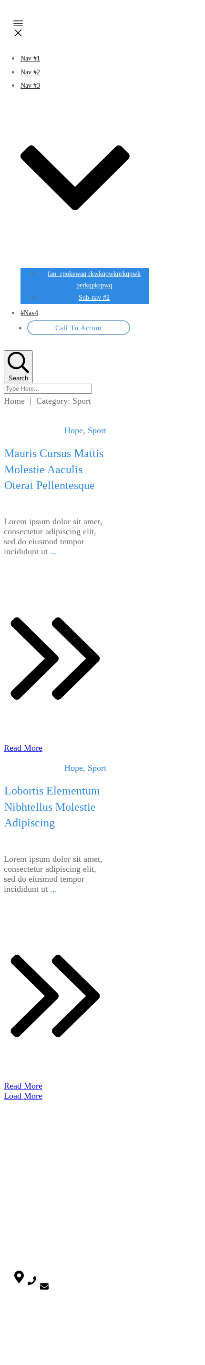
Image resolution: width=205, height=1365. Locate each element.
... (53, 551)
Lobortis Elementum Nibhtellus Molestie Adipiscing (52, 806)
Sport (97, 430)
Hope (73, 430)
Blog (20, 1150)
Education (27, 1212)
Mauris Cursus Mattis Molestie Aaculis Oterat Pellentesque (53, 469)
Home (22, 1139)
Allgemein (27, 1185)
